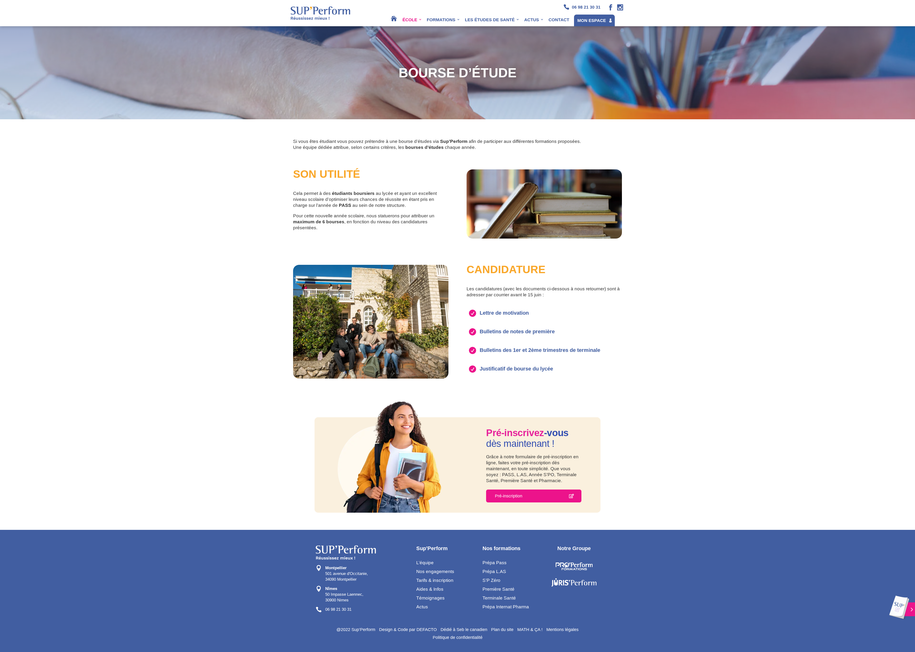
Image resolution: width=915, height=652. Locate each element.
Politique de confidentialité (458, 637)
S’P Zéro (491, 580)
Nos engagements (435, 571)
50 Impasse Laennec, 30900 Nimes (344, 594)
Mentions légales (562, 629)
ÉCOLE (409, 19)
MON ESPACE (591, 20)
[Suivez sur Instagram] (620, 7)
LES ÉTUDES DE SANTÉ (490, 19)
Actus (422, 606)
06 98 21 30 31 (338, 609)
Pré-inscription (508, 496)
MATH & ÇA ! (530, 629)
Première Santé (498, 589)
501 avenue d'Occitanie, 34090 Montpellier (346, 574)
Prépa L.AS (494, 571)
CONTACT (559, 19)
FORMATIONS (441, 19)
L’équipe (425, 562)
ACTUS (531, 19)
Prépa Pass (495, 562)
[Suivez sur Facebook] (610, 7)
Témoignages (430, 597)
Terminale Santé (499, 597)
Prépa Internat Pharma (506, 606)
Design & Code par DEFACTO (408, 629)
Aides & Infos (429, 589)
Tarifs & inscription (434, 580)
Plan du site (502, 629)
